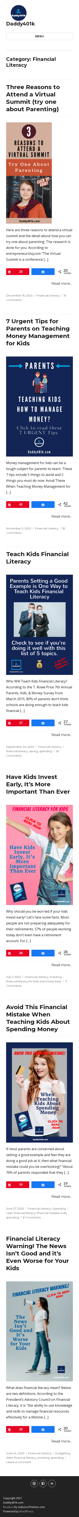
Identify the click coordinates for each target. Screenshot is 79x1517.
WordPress (26, 1511)
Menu (39, 36)
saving (33, 751)
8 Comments (32, 1217)
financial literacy (17, 751)
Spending (59, 1208)
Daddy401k (20, 24)
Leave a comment (18, 1462)
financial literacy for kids (22, 981)
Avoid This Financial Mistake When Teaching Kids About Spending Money (38, 1018)
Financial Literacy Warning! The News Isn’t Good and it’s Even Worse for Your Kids (37, 1253)
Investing (56, 977)
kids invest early (50, 981)
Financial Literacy (48, 295)
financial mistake (48, 1213)
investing (43, 1457)
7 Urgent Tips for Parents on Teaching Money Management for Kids (38, 332)
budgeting (62, 1453)
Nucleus (8, 1507)
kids (64, 1213)
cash (9, 1213)
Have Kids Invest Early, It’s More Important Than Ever (38, 784)
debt (9, 1457)
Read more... (61, 284)
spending (45, 751)
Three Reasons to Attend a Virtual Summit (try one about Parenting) (33, 98)
